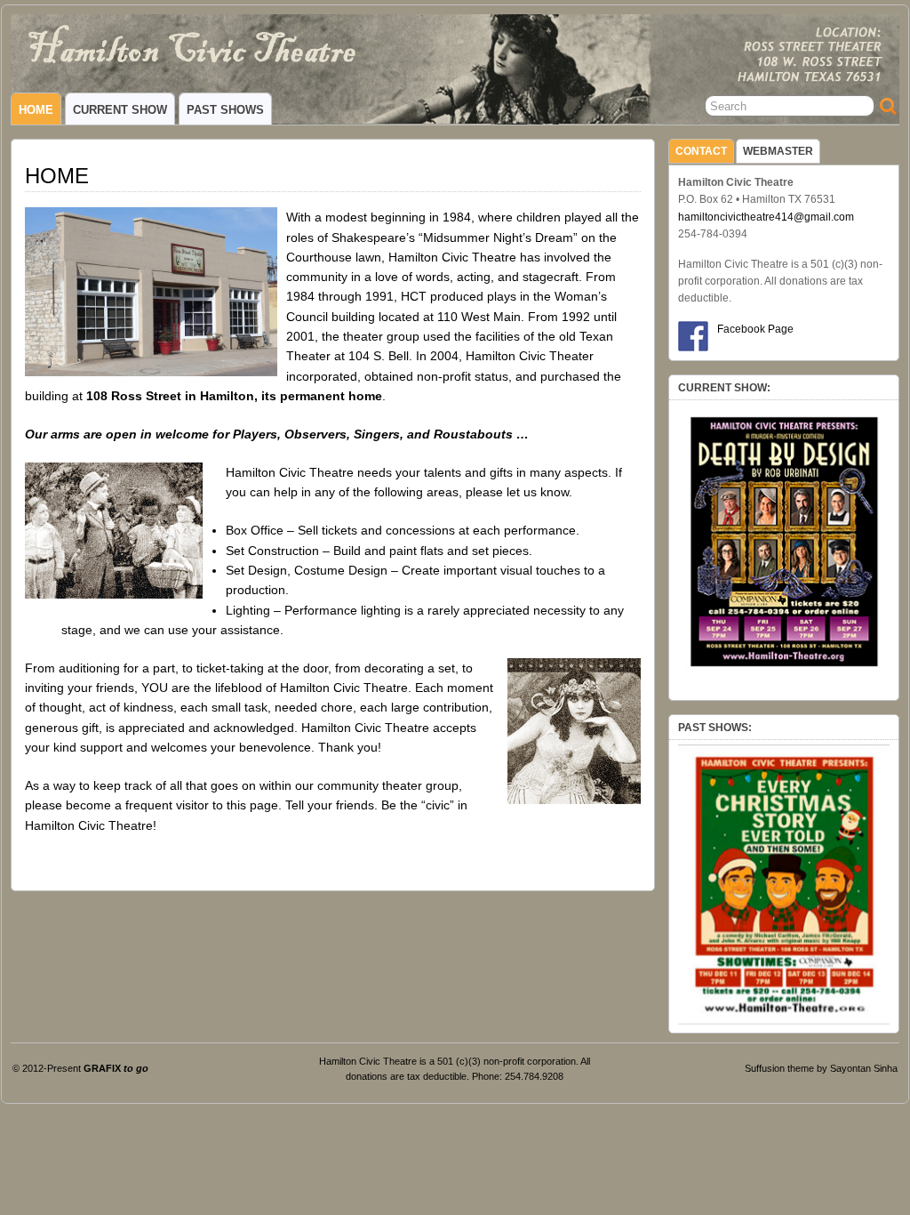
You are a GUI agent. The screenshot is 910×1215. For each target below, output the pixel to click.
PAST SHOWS (225, 110)
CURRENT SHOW (120, 110)
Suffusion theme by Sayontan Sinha (821, 1068)
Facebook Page (755, 329)
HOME (36, 110)
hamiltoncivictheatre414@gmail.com (766, 217)
